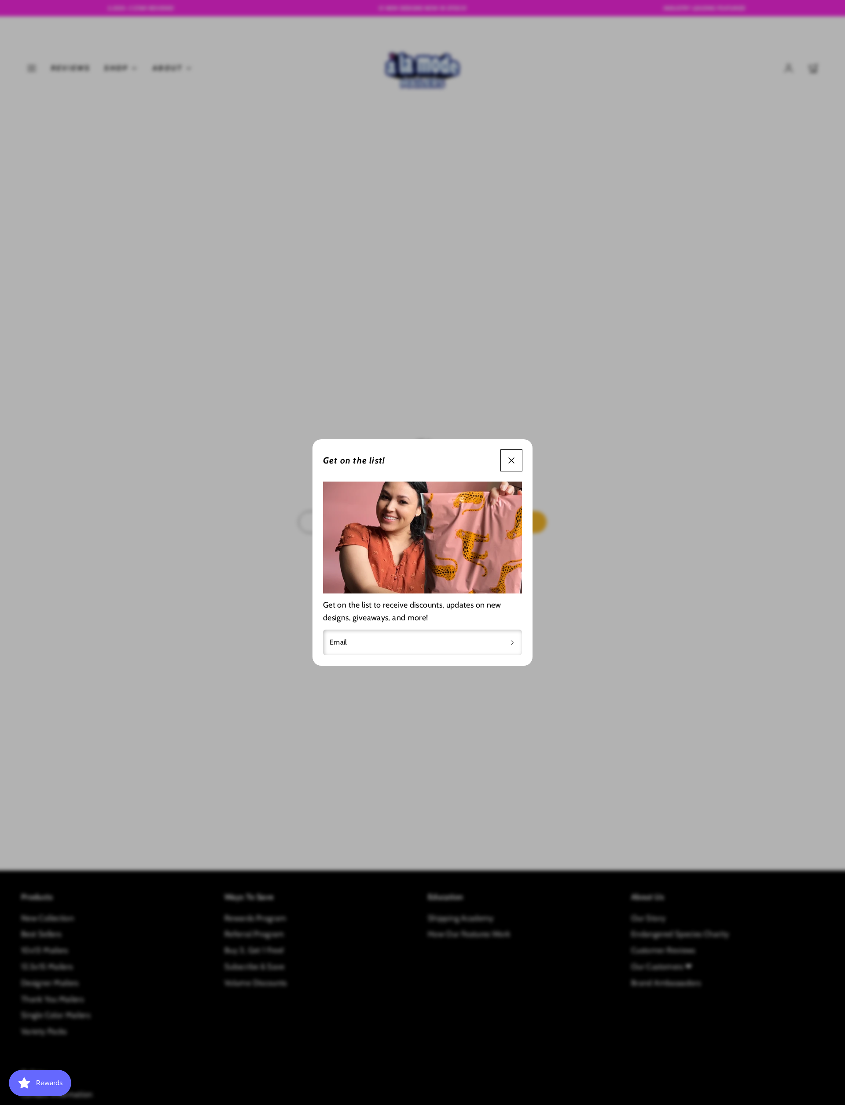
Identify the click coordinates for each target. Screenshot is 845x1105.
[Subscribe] (512, 642)
